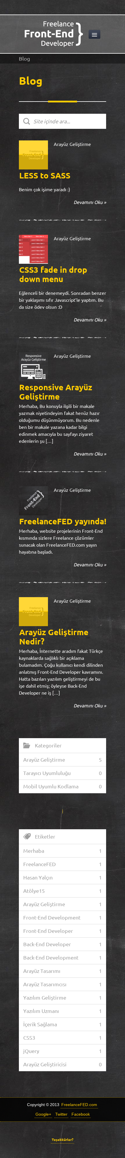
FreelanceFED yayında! (62, 521)
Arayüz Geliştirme (72, 144)
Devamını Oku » (90, 202)
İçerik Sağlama (40, 1024)
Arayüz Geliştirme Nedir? (53, 637)
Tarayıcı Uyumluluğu (47, 773)
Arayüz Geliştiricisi (45, 1064)
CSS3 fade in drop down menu (53, 274)
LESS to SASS (44, 175)
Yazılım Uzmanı (41, 1011)
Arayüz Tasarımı (41, 971)
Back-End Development (50, 957)
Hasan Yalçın (38, 877)
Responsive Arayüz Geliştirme (55, 392)
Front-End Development (52, 917)
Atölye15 (34, 891)
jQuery (31, 1051)
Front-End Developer (48, 931)
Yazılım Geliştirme (44, 997)
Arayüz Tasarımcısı (45, 984)
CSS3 (29, 1037)
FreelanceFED (39, 864)
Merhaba (33, 851)
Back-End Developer (47, 944)
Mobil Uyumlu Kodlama (50, 786)
